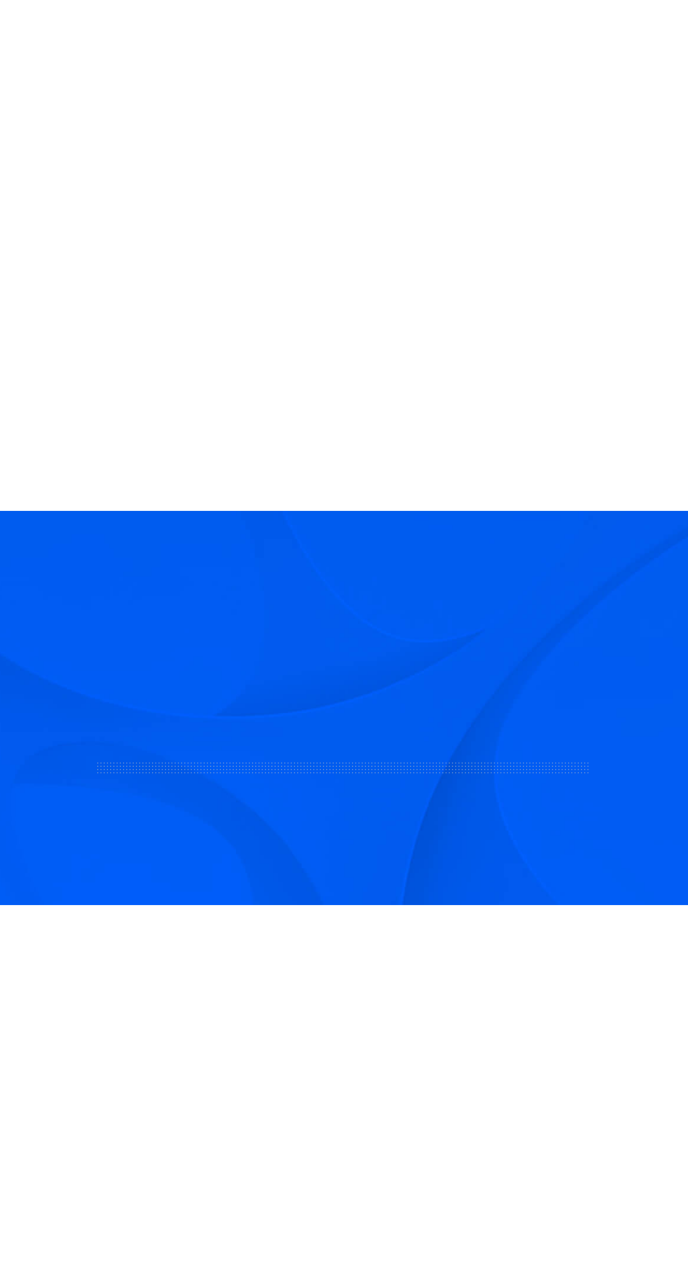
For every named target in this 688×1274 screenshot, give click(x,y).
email (63, 181)
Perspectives (430, 1131)
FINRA (117, 1115)
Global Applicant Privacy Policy (624, 1237)
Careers (419, 1105)
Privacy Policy (532, 1237)
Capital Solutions (276, 1079)
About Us (168, 21)
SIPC (138, 1115)
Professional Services (285, 1105)
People (620, 21)
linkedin (82, 181)
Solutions (225, 21)
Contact (419, 1079)
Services (280, 21)
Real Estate (339, 21)
